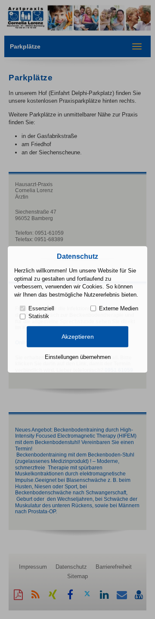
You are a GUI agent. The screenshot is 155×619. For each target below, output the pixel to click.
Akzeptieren (78, 336)
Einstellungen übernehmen (78, 357)
